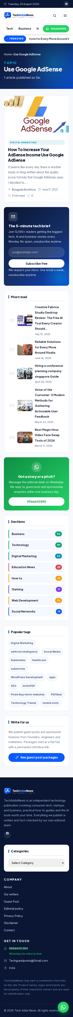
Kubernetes (18, 660)
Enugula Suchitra (24, 189)
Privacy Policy (13, 916)
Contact (9, 930)
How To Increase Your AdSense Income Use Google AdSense (36, 155)
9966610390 (58, 28)
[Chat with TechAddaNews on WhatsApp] (63, 1007)
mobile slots (51, 702)
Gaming (36, 589)
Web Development (36, 600)
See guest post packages (39, 757)
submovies (18, 668)
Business (24, 28)
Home (8, 54)
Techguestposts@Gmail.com (28, 960)
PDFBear (56, 694)
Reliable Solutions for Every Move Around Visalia (48, 347)
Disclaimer (11, 923)
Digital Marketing (23, 142)
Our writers (11, 894)
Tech (9, 28)
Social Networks (36, 611)
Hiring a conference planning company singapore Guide (49, 371)
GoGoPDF (29, 685)
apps (52, 677)
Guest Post (11, 901)
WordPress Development (27, 677)
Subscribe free (36, 263)
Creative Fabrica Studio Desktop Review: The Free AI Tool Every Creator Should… (49, 317)
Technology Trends (23, 702)
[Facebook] (66, 4)
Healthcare (39, 660)
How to (36, 578)
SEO (13, 685)
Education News (36, 567)
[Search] (54, 15)
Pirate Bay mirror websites (28, 694)
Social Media (52, 651)
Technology (36, 545)
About (8, 887)
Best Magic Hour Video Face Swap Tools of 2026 (47, 435)
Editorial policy (13, 908)
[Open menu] (65, 15)
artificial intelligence (24, 651)
